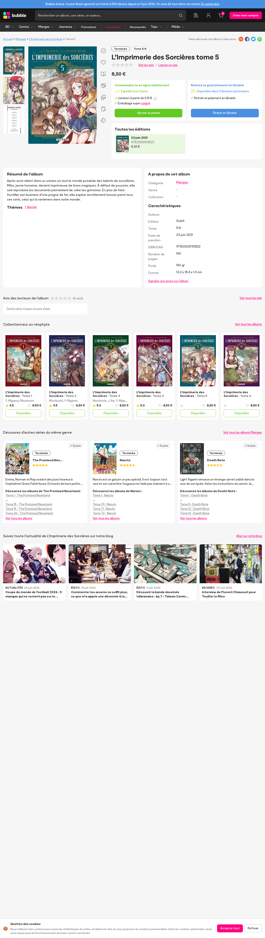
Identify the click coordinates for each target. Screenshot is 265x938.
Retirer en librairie (225, 113)
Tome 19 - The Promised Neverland (28, 509)
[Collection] (196, 15)
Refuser (253, 928)
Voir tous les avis (251, 298)
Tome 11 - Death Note (194, 504)
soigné (145, 103)
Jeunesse (65, 27)
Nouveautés (138, 27)
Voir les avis (146, 65)
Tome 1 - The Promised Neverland (27, 495)
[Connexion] (208, 15)
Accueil (7, 39)
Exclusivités (113, 27)
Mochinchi (27, 401)
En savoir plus (210, 4)
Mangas (43, 27)
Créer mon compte (246, 15)
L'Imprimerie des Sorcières (45, 39)
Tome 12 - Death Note (194, 509)
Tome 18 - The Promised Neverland (28, 504)
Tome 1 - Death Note (194, 495)
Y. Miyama (12, 401)
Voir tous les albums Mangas (242, 432)
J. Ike (111, 401)
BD (8, 27)
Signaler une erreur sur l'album (168, 281)
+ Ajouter (31, 207)
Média (176, 27)
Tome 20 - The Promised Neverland (29, 513)
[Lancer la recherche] (180, 15)
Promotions (88, 27)
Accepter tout (230, 928)
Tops (154, 27)
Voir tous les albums (248, 324)
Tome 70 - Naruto (104, 504)
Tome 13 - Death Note (194, 513)
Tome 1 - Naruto (103, 495)
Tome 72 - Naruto (104, 513)
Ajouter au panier (148, 113)
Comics (24, 27)
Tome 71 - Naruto (104, 509)
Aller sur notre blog (249, 536)
